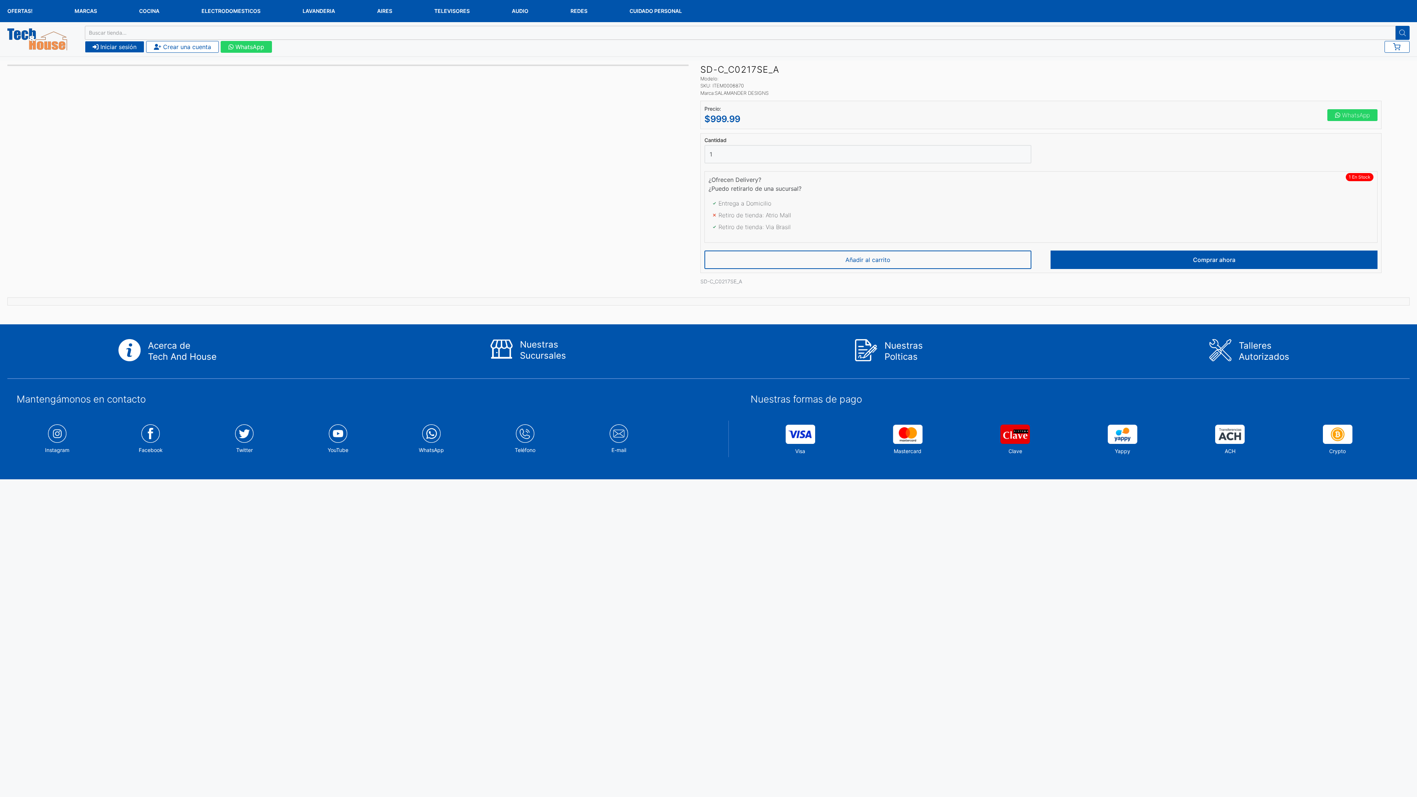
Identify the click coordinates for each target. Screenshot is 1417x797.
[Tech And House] (37, 39)
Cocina (149, 11)
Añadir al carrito (867, 259)
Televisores (452, 11)
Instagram (57, 450)
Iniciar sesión (118, 47)
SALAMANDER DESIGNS (742, 93)
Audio (520, 11)
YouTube (338, 450)
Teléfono (525, 450)
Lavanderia (319, 11)
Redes (578, 11)
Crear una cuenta (186, 47)
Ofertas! (19, 11)
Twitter (244, 450)
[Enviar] (1403, 33)
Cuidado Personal (656, 11)
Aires (384, 11)
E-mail (618, 450)
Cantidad (715, 140)
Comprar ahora (1214, 259)
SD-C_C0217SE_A (721, 281)
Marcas (86, 11)
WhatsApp (249, 47)
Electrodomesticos (231, 11)
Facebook (151, 450)
